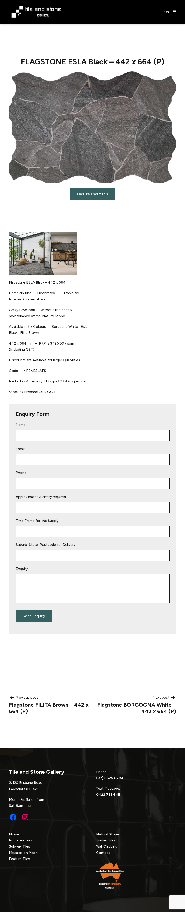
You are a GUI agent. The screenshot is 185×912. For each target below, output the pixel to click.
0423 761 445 (108, 794)
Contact (103, 853)
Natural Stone (107, 834)
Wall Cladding (106, 846)
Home (14, 834)
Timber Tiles (106, 840)
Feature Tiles (19, 859)
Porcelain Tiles (20, 840)
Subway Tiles (19, 846)
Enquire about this (92, 194)
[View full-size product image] (92, 127)
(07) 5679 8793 (109, 778)
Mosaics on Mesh (23, 853)
